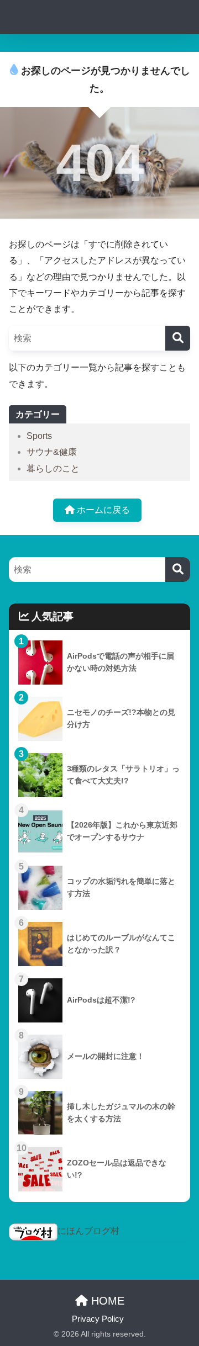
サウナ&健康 (52, 452)
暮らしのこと (53, 468)
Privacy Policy (98, 1319)
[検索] (177, 338)
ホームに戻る (102, 510)
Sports (39, 436)
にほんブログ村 (88, 1231)
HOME (106, 1301)
